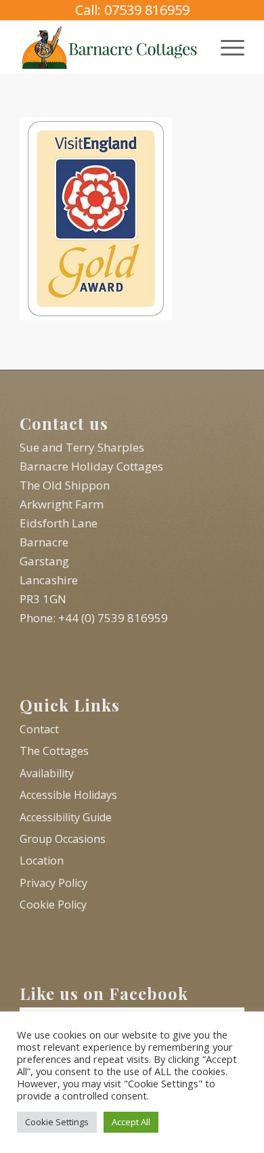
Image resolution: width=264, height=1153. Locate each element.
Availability (47, 773)
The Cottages (54, 750)
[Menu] (225, 47)
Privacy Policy (53, 882)
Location (42, 860)
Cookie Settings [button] (57, 1122)
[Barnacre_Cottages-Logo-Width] (109, 47)
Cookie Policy (53, 904)
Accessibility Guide (66, 817)
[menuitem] (225, 47)
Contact (39, 729)
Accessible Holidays (68, 794)
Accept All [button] (131, 1122)
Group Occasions (63, 838)
